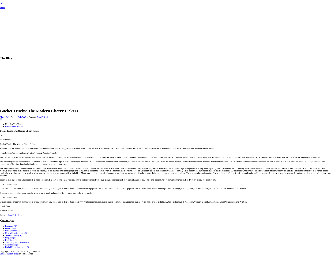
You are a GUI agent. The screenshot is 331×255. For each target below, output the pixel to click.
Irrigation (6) (10, 238)
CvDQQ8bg (23, 117)
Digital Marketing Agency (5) (17, 247)
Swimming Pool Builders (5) (17, 242)
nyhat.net (3, 3)
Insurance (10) (11, 226)
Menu (2, 7)
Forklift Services (43, 117)
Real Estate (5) (11, 240)
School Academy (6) (13, 235)
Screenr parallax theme (9, 254)
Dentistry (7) (10, 228)
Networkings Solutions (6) (16, 233)
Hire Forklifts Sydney (14, 126)
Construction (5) (11, 245)
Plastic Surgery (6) (12, 231)
